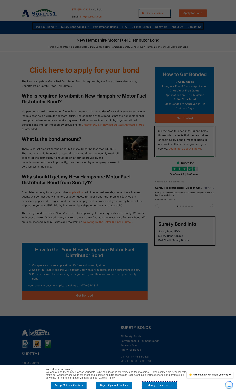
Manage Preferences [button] (159, 385)
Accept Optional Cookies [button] (68, 385)
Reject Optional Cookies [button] (114, 385)
